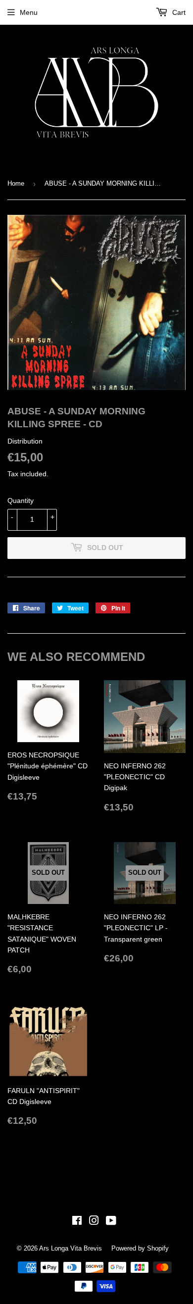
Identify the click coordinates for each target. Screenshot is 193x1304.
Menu (29, 12)
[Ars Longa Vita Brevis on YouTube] (111, 1222)
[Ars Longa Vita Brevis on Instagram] (94, 1222)
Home (15, 183)
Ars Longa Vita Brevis (70, 1248)
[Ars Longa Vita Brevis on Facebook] (77, 1222)
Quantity (20, 500)
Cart (178, 12)
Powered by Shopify (140, 1248)
